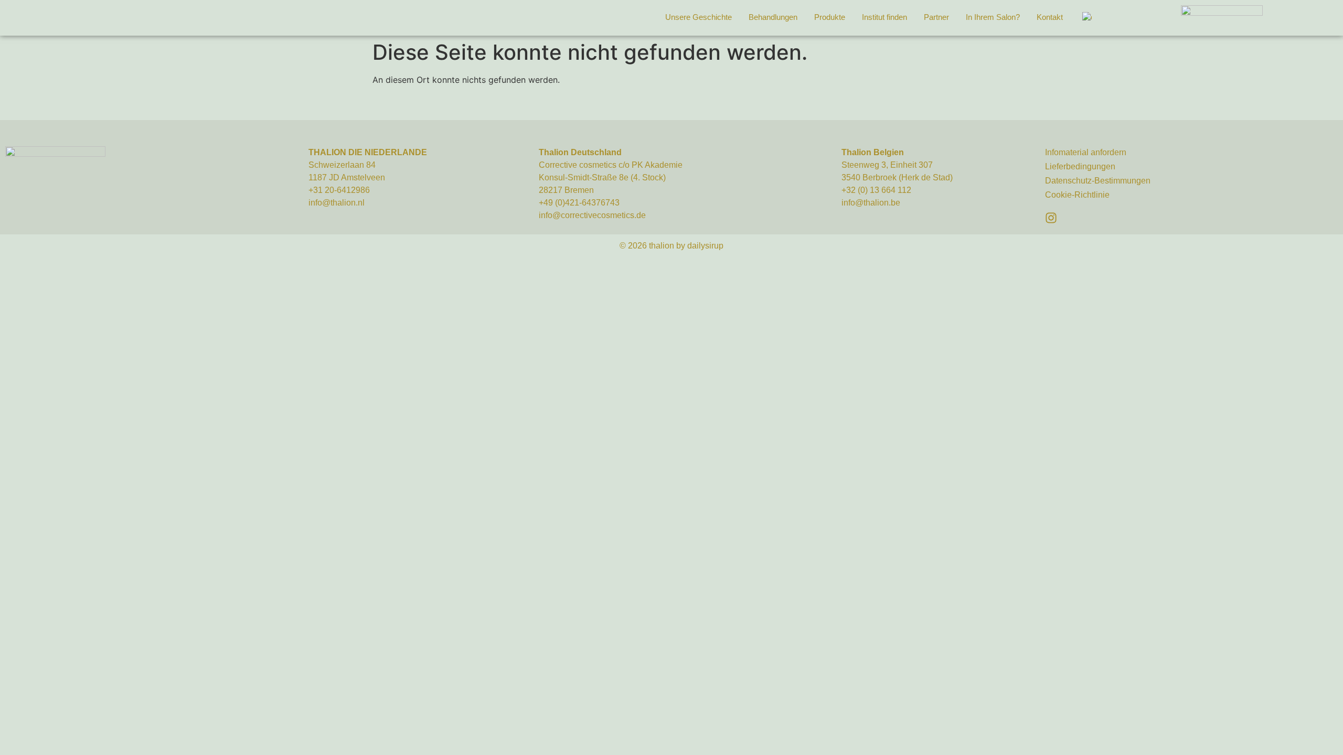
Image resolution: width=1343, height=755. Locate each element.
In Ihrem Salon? (993, 17)
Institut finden (884, 17)
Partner (936, 17)
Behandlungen (773, 17)
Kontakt (1050, 17)
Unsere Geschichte (698, 17)
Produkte (829, 17)
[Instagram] (1051, 218)
